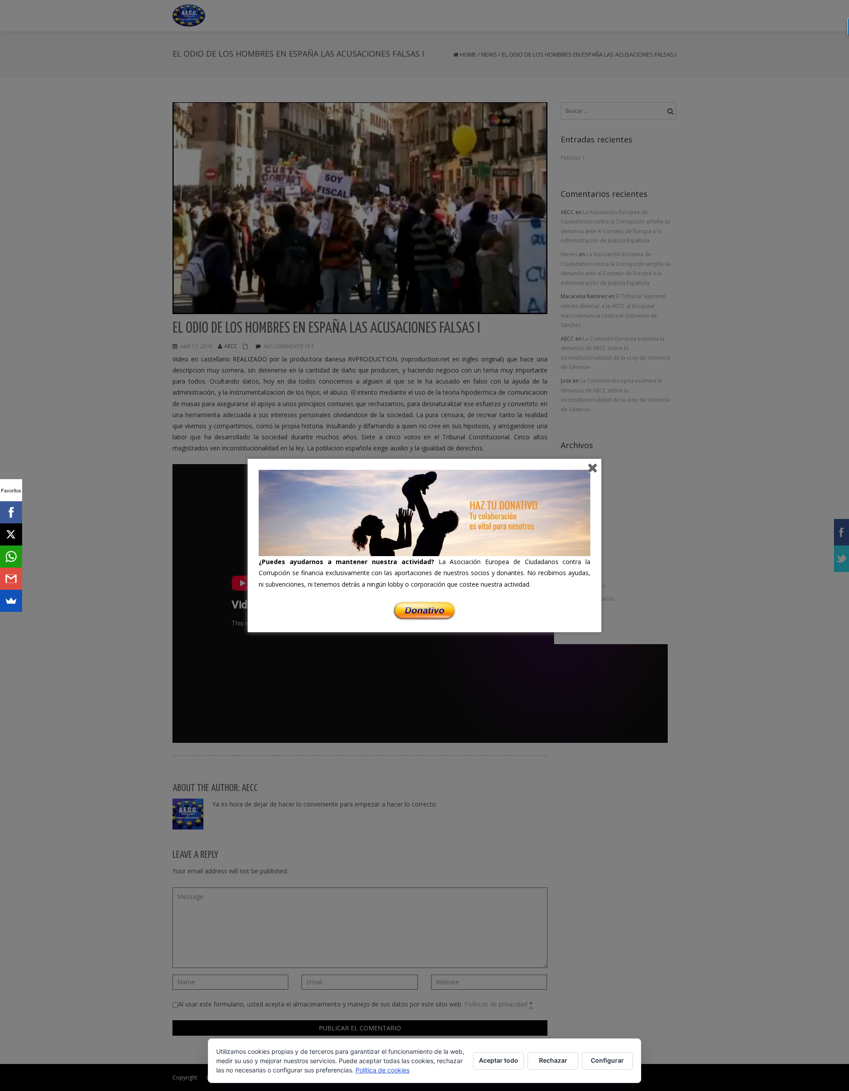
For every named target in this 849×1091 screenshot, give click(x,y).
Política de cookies (382, 1070)
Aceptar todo (498, 1060)
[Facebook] (11, 512)
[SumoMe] (11, 601)
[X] (11, 534)
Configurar (607, 1060)
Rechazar (553, 1060)
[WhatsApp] (11, 557)
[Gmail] (11, 579)
